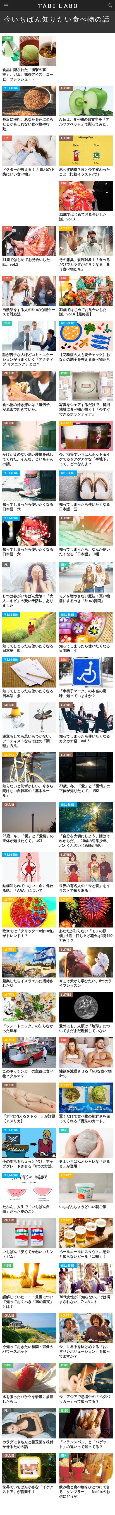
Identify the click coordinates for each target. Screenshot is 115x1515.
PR (6, 565)
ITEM (7, 323)
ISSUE (7, 38)
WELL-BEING (11, 88)
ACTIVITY (66, 228)
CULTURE (66, 88)
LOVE (7, 138)
